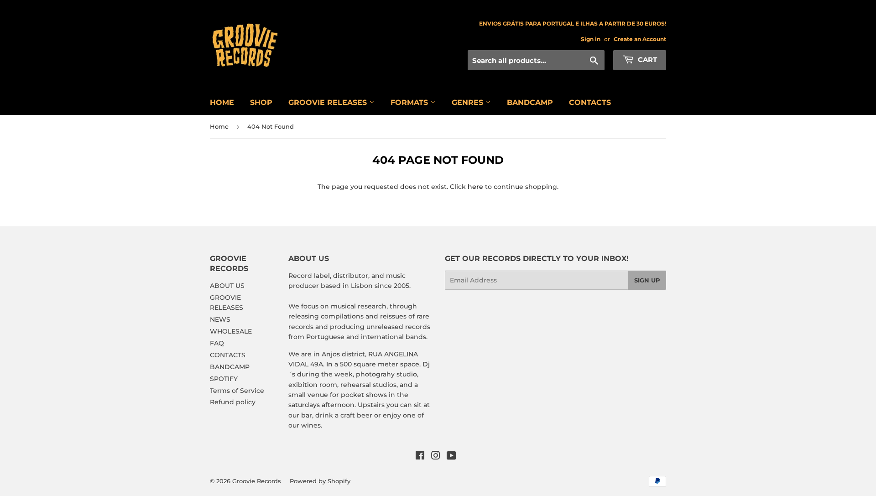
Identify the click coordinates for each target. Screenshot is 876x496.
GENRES (468, 102)
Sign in (590, 39)
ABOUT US (227, 286)
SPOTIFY (224, 379)
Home (219, 126)
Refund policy (233, 402)
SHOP (261, 102)
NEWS (220, 319)
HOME (222, 102)
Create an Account (640, 39)
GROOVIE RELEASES (328, 102)
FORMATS (410, 102)
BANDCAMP (530, 102)
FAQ (217, 343)
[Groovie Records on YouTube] (451, 457)
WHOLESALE (231, 331)
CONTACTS (590, 102)
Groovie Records (256, 481)
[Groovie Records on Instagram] (435, 457)
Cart (646, 59)
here (475, 187)
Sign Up (647, 280)
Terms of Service (237, 390)
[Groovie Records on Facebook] (420, 457)
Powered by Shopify (320, 481)
